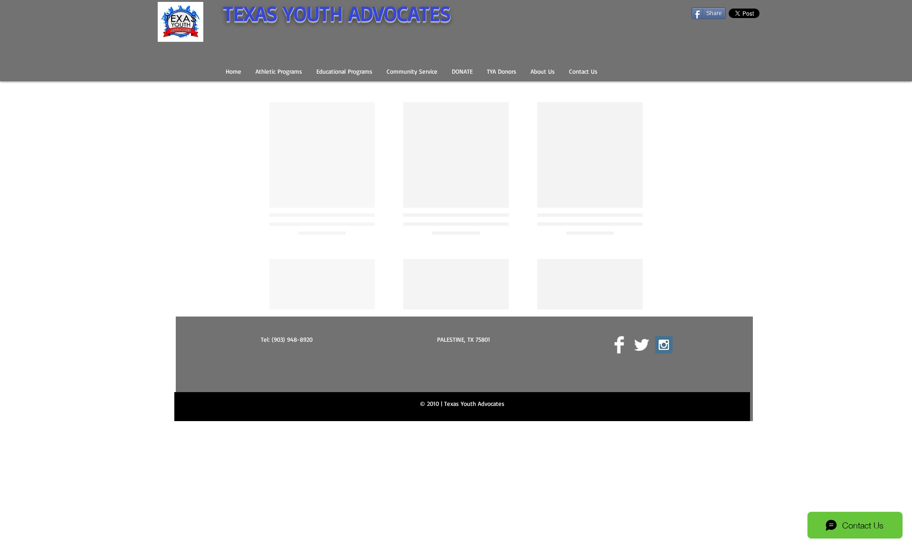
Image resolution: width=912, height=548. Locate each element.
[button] (278, 71)
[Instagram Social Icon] (664, 447)
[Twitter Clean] (641, 447)
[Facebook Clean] (619, 447)
